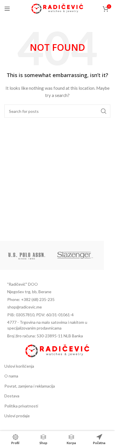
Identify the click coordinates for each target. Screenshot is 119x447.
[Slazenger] (75, 255)
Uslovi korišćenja (19, 366)
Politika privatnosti (21, 405)
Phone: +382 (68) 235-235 (31, 299)
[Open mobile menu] (7, 8)
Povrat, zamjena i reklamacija (29, 386)
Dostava (11, 395)
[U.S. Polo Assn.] (26, 255)
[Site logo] (57, 8)
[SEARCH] (103, 111)
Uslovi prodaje (17, 415)
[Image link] (57, 350)
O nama (11, 375)
